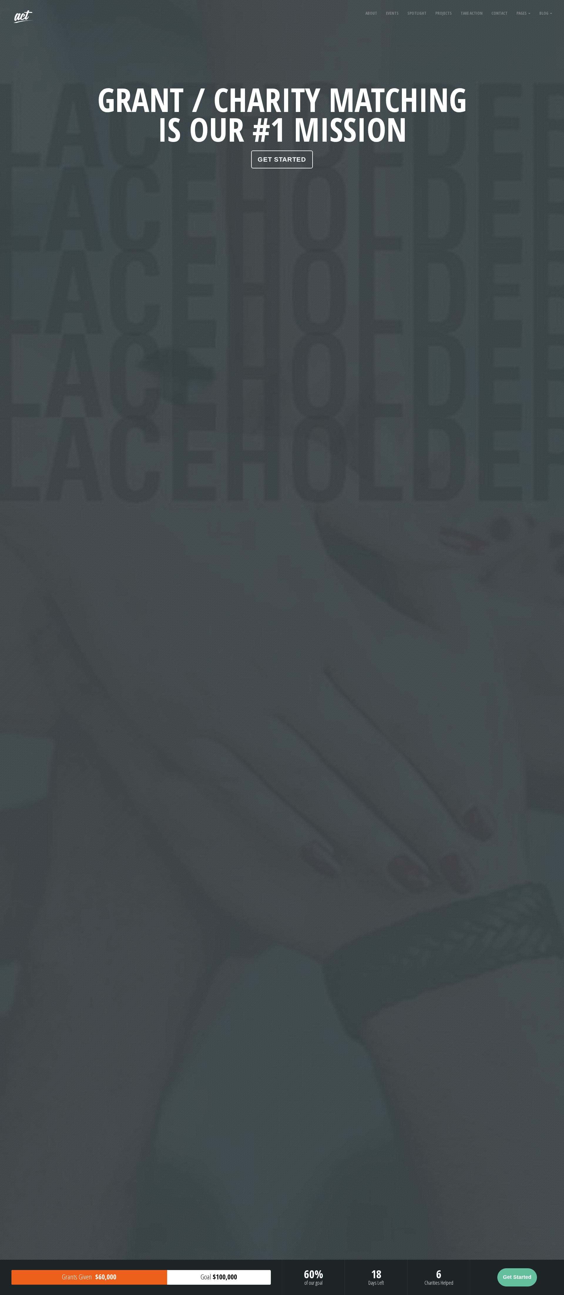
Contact (499, 13)
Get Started (282, 159)
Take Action (472, 13)
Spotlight (417, 13)
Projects (443, 13)
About (371, 13)
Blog (544, 13)
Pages (522, 13)
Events (392, 13)
